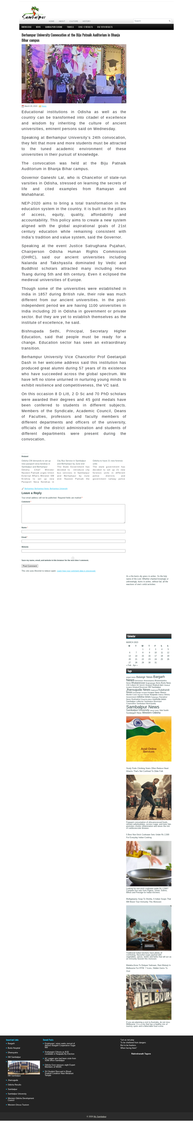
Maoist (163, 692)
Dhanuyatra (13, 1052)
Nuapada (153, 694)
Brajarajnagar (150, 683)
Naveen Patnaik (143, 695)
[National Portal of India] (148, 761)
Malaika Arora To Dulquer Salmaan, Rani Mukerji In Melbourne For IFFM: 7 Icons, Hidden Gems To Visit (148, 968)
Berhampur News (42, 489)
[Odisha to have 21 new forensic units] (110, 469)
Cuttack (133, 685)
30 (149, 662)
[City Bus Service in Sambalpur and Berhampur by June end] (75, 469)
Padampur (155, 697)
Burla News (166, 683)
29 (143, 662)
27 (130, 662)
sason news (154, 710)
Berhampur (29, 489)
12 (168, 652)
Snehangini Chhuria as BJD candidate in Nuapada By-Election (59, 1053)
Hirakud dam (157, 685)
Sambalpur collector (135, 701)
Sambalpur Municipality (146, 703)
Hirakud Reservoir (140, 687)
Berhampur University (59, 489)
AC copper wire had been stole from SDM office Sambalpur (60, 1059)
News (38, 26)
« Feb (128, 665)
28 (136, 662)
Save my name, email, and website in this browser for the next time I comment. (55, 560)
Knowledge (27, 26)
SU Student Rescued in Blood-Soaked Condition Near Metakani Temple (59, 1073)
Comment (26, 502)
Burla (158, 683)
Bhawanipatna (149, 681)
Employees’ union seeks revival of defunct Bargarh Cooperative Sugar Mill (60, 1045)
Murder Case (131, 695)
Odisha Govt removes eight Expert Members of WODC (60, 1066)
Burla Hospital (14, 1048)
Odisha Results (14, 1085)
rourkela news (159, 699)
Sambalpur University (137, 710)
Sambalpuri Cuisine (53, 26)
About (62, 21)
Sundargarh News (134, 713)
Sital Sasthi (164, 710)
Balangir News (144, 677)
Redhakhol (136, 699)
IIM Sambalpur (154, 687)
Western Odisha (151, 712)
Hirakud (148, 685)
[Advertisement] (136, 10)
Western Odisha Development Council (21, 1099)
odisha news (143, 697)
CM (127, 685)
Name (25, 528)
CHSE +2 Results (85, 26)
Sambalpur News (142, 706)
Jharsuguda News (138, 689)
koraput (144, 692)
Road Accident (146, 699)
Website (25, 547)
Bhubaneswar (138, 683)
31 (156, 662)
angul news (131, 677)
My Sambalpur (100, 1116)
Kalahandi (154, 690)
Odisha (160, 695)
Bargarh (11, 1043)
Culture (74, 21)
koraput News (154, 692)
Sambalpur (12, 1089)
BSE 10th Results (104, 26)
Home (51, 21)
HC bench (140, 685)
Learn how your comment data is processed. (76, 571)
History (87, 21)
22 (143, 659)
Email (25, 537)
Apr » (135, 665)
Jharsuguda (13, 1080)
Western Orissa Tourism (18, 1105)
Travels (70, 26)
